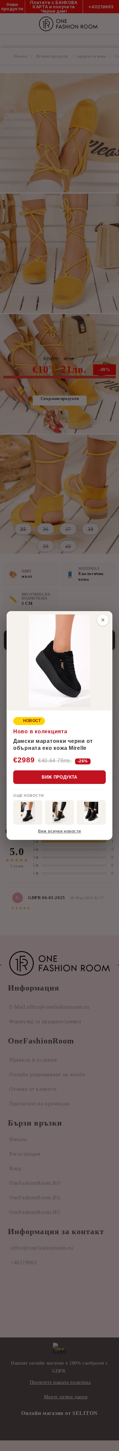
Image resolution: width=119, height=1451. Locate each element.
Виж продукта (59, 777)
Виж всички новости (59, 831)
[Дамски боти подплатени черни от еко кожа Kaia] (27, 812)
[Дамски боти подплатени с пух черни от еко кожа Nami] (59, 812)
